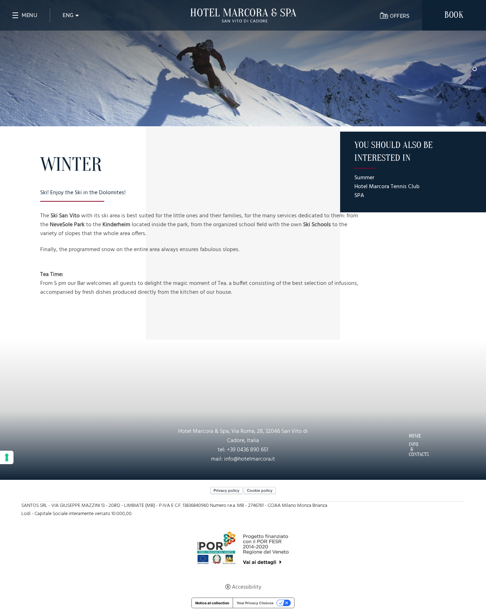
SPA (359, 195)
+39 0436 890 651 (247, 450)
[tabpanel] (243, 63)
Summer (364, 178)
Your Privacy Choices (255, 603)
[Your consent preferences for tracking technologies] (7, 457)
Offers (400, 16)
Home (411, 436)
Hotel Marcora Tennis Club (386, 186)
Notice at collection (212, 603)
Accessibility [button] (246, 587)
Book (454, 15)
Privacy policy (226, 490)
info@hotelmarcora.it (249, 459)
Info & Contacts (411, 449)
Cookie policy (260, 490)
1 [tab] (474, 69)
